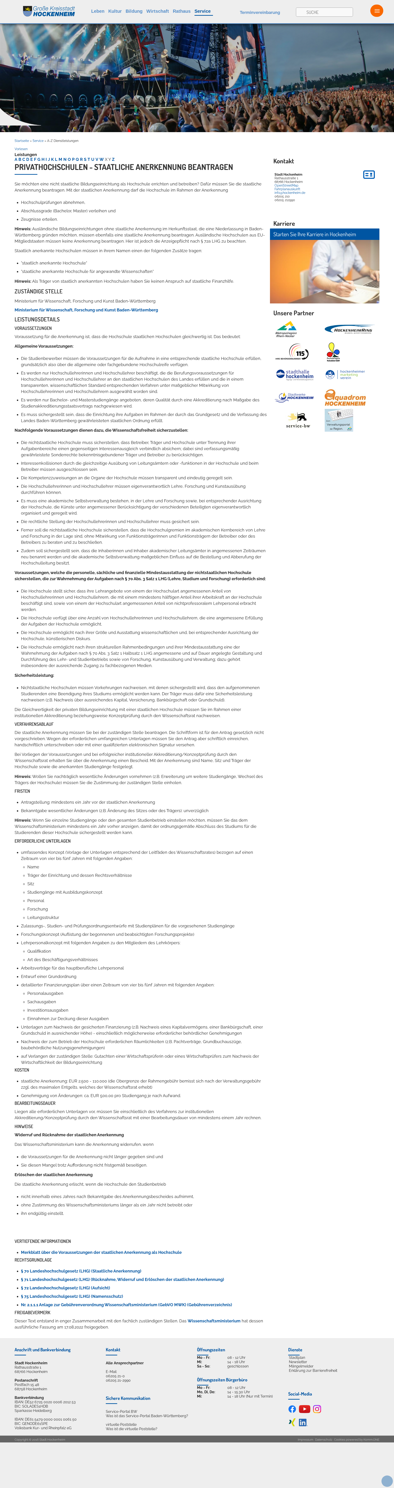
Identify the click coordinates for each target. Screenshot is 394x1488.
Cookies (339, 1439)
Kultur (115, 11)
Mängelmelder (301, 1366)
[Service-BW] (298, 420)
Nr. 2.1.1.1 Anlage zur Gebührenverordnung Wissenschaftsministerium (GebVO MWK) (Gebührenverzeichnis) (126, 1304)
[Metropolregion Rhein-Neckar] (286, 329)
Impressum (305, 1439)
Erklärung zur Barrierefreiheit (313, 1370)
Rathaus (182, 11)
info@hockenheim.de (290, 193)
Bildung (134, 11)
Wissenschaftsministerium (214, 1321)
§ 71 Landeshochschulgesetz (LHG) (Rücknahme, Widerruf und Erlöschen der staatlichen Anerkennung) (122, 1279)
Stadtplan (297, 1357)
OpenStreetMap (286, 185)
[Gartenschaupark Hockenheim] (333, 352)
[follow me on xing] (292, 1425)
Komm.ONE (371, 1439)
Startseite (22, 141)
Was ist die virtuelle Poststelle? (131, 1429)
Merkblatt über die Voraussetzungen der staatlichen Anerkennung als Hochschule (101, 1252)
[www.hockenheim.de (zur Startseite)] (37, 9)
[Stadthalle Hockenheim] (295, 375)
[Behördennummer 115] (292, 352)
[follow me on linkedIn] (303, 1425)
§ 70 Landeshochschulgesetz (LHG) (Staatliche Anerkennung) (81, 1271)
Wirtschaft (157, 11)
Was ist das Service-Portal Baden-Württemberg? (147, 1416)
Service (202, 11)
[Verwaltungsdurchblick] (339, 420)
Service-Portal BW (121, 1411)
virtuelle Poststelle (121, 1424)
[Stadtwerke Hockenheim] (294, 397)
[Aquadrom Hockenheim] (345, 397)
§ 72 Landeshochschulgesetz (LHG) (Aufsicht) (65, 1287)
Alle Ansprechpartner (125, 1363)
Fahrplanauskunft (287, 189)
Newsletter (298, 1362)
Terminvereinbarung (260, 12)
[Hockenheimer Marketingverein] (345, 375)
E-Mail (111, 1372)
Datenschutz (323, 1439)
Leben (97, 11)
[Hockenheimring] (350, 329)
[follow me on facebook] (292, 1412)
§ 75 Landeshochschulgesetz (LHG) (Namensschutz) (72, 1296)
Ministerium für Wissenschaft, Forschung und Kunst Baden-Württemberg (86, 310)
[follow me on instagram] (317, 1412)
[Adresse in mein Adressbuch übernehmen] (369, 179)
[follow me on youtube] (304, 1412)
